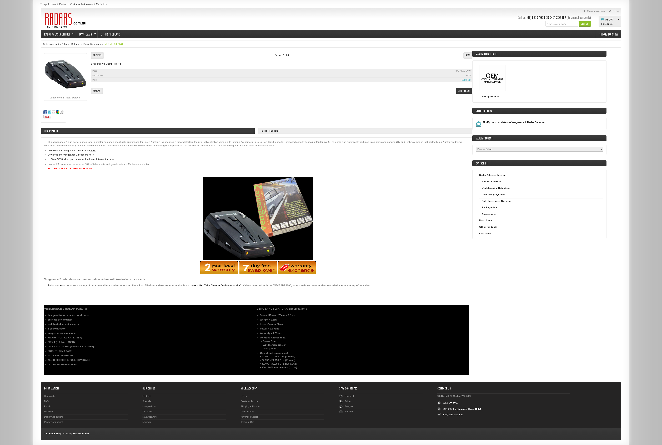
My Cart (609, 19)
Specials (146, 401)
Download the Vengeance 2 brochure (71, 154)
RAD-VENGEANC (113, 44)
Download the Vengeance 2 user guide (72, 150)
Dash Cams (84, 34)
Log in (244, 396)
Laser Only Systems (493, 194)
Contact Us (101, 4)
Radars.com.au (56, 285)
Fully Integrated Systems (496, 201)
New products (149, 406)
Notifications (484, 111)
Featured (146, 396)
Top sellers (147, 411)
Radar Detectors (92, 44)
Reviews (63, 4)
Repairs (48, 406)
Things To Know (48, 4)
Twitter (348, 401)
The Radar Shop (52, 433)
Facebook (349, 396)
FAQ (46, 401)
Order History (247, 411)
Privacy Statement (53, 422)
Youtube (349, 411)
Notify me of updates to (514, 122)
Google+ (349, 406)
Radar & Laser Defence (55, 34)
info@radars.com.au (453, 414)
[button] (585, 23)
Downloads (49, 396)
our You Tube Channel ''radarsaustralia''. (218, 285)
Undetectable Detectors (496, 188)
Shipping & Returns (250, 406)
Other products (490, 96)
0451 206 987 (558, 17)
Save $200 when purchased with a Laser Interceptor (82, 159)
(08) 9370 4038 (535, 17)
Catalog (47, 44)
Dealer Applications (53, 417)
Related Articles (81, 433)
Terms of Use (247, 422)
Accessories (489, 214)
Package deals (490, 207)
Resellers (48, 411)
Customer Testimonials (81, 4)
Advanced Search (249, 417)
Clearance (485, 233)
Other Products (110, 34)
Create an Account (250, 401)
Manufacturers (149, 417)
